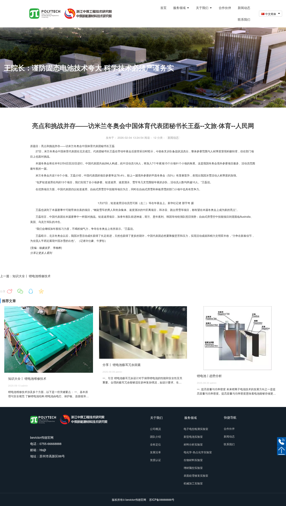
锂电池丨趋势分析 (209, 376)
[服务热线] (281, 441)
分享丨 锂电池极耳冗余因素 (122, 364)
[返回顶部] (281, 451)
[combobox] (270, 14)
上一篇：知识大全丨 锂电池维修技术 (25, 276)
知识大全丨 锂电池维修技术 (27, 378)
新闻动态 (173, 137)
